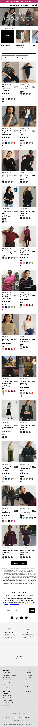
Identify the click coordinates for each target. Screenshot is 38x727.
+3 (3, 481)
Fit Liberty (6, 677)
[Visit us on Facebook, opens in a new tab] (12, 618)
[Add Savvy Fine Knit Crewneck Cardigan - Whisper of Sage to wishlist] (17, 443)
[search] (33, 5)
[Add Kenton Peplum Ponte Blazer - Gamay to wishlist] (17, 527)
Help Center (7, 695)
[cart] (36, 5)
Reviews (5, 687)
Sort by (20, 58)
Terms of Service (14, 604)
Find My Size (29, 689)
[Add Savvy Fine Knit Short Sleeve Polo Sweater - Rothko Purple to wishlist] (17, 272)
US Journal (6, 682)
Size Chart (28, 691)
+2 (3, 145)
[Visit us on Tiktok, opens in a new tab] (16, 618)
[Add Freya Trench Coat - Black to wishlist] (17, 188)
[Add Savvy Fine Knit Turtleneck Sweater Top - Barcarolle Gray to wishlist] (17, 108)
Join (32, 610)
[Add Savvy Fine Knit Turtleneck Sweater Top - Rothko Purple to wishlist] (34, 228)
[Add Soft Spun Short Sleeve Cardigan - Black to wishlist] (34, 487)
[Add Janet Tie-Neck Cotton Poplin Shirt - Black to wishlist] (34, 443)
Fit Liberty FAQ (8, 680)
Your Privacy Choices (25, 717)
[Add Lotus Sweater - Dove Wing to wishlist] (34, 316)
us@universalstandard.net (29, 634)
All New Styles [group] (6, 45)
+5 (21, 145)
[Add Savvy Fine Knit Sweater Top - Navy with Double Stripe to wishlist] (34, 272)
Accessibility (7, 705)
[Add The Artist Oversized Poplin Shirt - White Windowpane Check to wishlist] (34, 108)
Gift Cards (28, 677)
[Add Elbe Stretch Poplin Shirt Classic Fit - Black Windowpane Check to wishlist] (17, 64)
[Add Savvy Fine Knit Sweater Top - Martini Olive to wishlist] (17, 358)
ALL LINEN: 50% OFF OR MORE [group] (19, 1)
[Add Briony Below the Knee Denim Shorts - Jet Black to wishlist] (17, 402)
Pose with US (29, 672)
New (13, 28)
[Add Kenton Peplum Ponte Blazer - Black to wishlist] (34, 188)
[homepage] (19, 5)
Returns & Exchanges (10, 698)
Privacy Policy (9, 717)
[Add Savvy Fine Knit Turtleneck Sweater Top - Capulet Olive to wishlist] (34, 358)
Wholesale (6, 685)
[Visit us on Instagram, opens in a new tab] (21, 618)
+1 (17, 258)
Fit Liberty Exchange (9, 703)
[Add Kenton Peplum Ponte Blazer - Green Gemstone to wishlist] (34, 402)
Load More (19, 563)
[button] (9, 169)
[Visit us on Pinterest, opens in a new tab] (26, 618)
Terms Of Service (19, 720)
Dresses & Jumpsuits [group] (20, 46)
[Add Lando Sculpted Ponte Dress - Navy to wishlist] (34, 64)
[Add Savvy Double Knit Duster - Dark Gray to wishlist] (17, 487)
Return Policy (7, 700)
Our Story (6, 672)
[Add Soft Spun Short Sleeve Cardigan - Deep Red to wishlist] (17, 228)
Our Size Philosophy (9, 675)
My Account (28, 675)
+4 (3, 101)
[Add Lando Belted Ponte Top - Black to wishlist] (34, 152)
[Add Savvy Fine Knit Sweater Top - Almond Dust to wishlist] (17, 316)
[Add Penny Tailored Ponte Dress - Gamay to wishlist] (34, 527)
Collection (7, 28)
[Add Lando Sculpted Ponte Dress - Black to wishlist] (17, 152)
